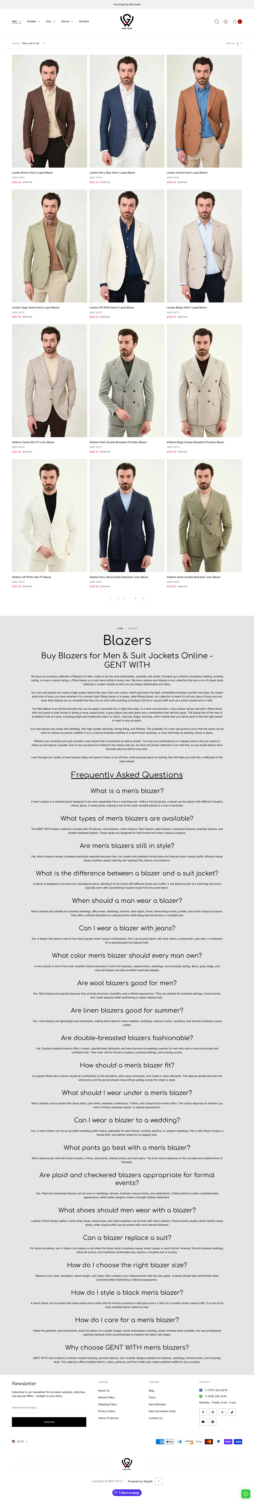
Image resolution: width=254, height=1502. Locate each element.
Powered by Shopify (140, 1481)
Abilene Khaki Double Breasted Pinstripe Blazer (118, 442)
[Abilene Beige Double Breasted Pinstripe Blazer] (204, 380)
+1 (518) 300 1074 (215, 1396)
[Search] (217, 21)
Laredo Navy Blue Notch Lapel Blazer (112, 172)
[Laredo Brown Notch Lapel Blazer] (49, 111)
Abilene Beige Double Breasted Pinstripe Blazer (195, 442)
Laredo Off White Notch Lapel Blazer (111, 307)
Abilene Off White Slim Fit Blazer (31, 577)
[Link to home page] (127, 1464)
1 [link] (118, 598)
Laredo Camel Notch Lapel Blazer (187, 172)
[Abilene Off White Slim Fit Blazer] (49, 515)
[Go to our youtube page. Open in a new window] (203, 1422)
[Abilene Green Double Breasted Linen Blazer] (204, 515)
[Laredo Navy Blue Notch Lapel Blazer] (127, 111)
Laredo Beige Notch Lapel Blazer (187, 307)
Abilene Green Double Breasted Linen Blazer (194, 577)
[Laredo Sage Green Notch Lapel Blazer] (49, 246)
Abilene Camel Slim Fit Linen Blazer (33, 442)
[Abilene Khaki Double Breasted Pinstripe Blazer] (127, 380)
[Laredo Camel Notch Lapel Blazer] (204, 111)
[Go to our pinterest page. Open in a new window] (212, 1422)
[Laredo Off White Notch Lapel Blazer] (127, 246)
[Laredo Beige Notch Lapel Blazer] (204, 246)
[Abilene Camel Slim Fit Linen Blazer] (49, 380)
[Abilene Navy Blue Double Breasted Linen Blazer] (127, 515)
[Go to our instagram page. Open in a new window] (212, 1412)
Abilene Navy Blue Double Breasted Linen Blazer (118, 577)
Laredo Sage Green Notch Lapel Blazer (36, 307)
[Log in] (226, 21)
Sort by (16, 43)
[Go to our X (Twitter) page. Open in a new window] (222, 1412)
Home (120, 628)
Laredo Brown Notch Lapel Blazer (32, 172)
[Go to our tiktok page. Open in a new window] (232, 1412)
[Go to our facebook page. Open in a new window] (203, 1412)
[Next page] (144, 598)
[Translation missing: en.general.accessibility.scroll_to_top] (158, 1481)
